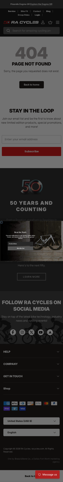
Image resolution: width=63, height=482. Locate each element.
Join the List (20, 248)
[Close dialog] (1, 222)
